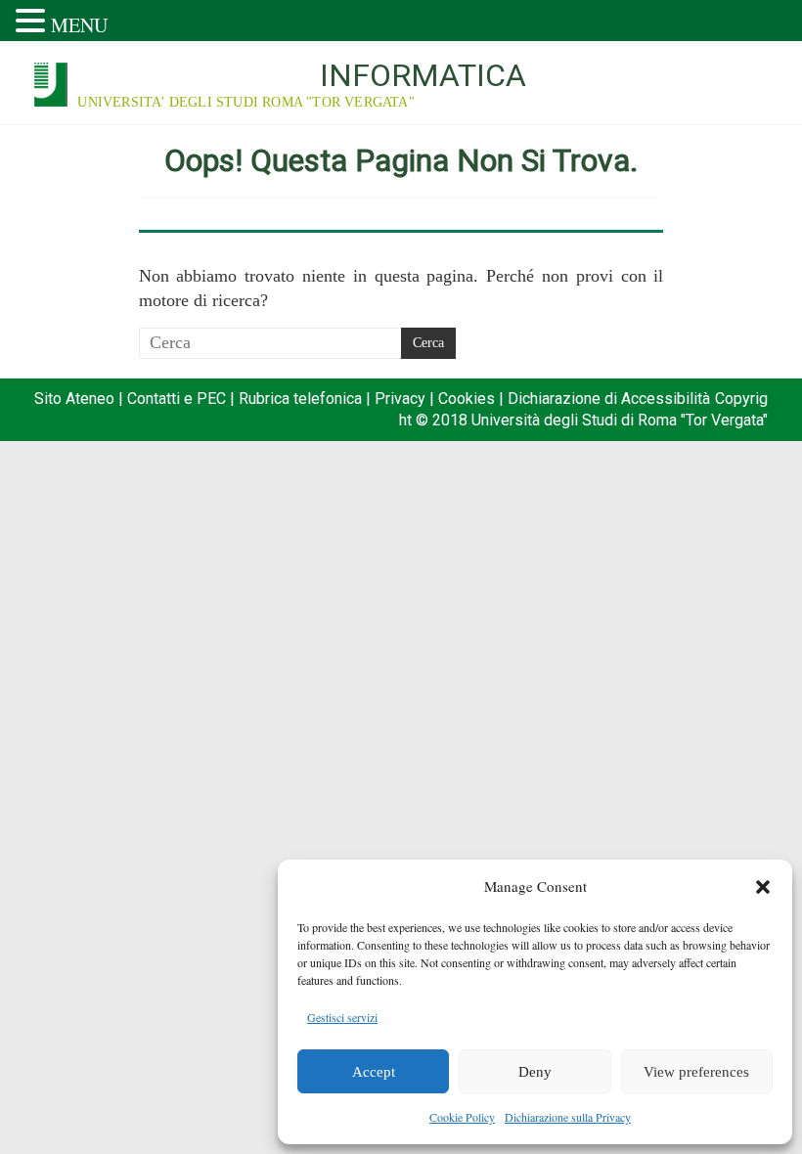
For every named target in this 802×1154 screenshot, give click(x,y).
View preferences (696, 1072)
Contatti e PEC (176, 398)
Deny (535, 1072)
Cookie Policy (462, 1117)
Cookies (466, 398)
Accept (373, 1072)
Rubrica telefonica (300, 398)
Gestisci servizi (342, 1017)
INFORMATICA (423, 75)
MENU (79, 25)
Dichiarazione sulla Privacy (568, 1117)
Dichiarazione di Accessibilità (609, 398)
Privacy (400, 398)
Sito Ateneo (74, 398)
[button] (763, 887)
